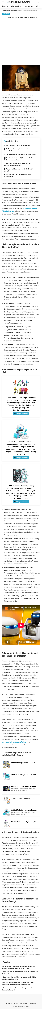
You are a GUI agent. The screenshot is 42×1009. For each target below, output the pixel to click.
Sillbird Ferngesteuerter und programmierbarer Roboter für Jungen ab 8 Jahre (24, 763)
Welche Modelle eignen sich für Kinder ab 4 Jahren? (18, 170)
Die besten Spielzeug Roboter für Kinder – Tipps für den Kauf (20, 150)
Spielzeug (6, 13)
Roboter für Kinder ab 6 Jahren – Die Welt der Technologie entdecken (19, 159)
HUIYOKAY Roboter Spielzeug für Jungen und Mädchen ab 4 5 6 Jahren (24, 822)
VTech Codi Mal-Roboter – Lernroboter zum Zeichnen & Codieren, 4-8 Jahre (24, 798)
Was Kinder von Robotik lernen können (18, 145)
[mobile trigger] (3, 2)
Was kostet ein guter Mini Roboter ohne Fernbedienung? (17, 175)
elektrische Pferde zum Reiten (14, 742)
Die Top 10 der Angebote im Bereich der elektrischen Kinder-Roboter (17, 164)
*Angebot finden (22, 413)
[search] (38, 2)
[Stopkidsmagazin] (18, 2)
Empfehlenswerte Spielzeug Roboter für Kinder (21, 154)
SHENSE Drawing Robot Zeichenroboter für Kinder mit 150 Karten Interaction (24, 774)
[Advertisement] (21, 43)
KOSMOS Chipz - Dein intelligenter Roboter (24, 786)
